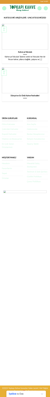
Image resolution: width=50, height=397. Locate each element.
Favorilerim (7, 168)
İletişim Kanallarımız (36, 139)
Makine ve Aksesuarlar (12, 139)
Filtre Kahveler (8, 124)
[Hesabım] (39, 8)
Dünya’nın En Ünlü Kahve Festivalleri (25, 96)
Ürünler (5, 178)
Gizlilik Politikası (34, 177)
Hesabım (6, 163)
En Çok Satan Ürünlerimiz (8, 145)
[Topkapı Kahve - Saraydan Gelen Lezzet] (22, 8)
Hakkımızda (32, 129)
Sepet (4, 173)
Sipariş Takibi (33, 144)
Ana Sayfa (31, 124)
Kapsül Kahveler (9, 134)
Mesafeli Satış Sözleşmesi (33, 165)
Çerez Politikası (34, 182)
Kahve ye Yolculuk (25, 52)
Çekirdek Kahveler (10, 129)
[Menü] (4, 8)
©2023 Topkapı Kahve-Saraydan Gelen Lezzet (20, 388)
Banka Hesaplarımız (35, 134)
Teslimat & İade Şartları (37, 172)
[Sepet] (46, 8)
